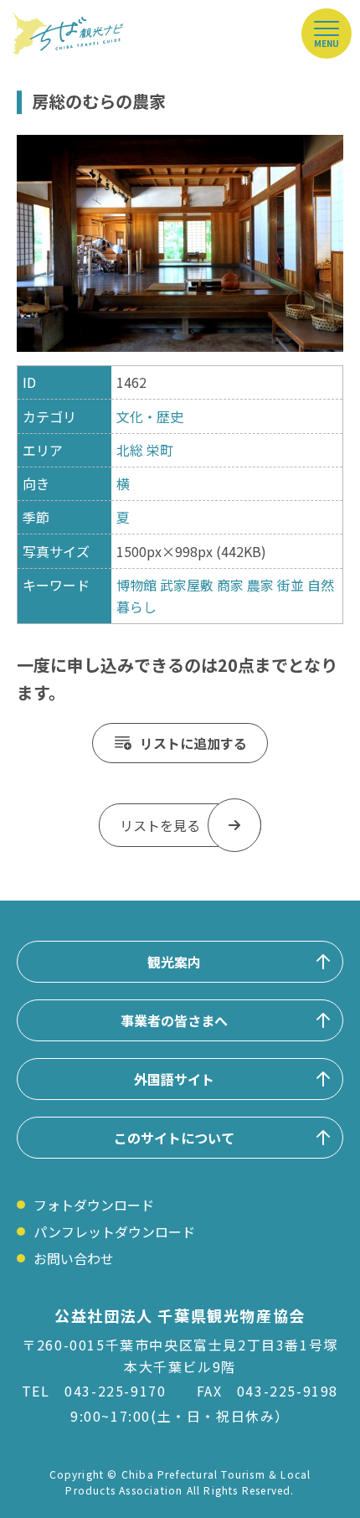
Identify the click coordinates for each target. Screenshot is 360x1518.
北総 (129, 450)
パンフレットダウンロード (114, 1231)
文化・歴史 (149, 416)
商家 (230, 585)
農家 (260, 585)
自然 (320, 585)
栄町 (160, 450)
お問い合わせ (73, 1258)
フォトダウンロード (93, 1204)
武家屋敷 (186, 585)
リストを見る (160, 825)
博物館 (136, 585)
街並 (290, 585)
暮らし (136, 606)
